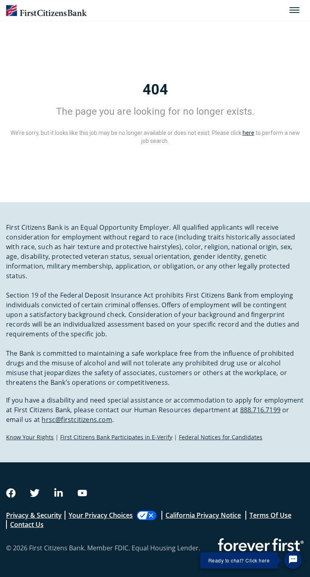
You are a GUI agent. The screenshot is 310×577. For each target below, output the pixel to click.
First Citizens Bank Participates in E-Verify (116, 437)
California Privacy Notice (203, 515)
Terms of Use (270, 515)
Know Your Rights (30, 437)
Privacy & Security (34, 515)
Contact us (27, 524)
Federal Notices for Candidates (220, 437)
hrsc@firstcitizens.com (77, 419)
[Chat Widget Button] (293, 560)
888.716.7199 (260, 409)
